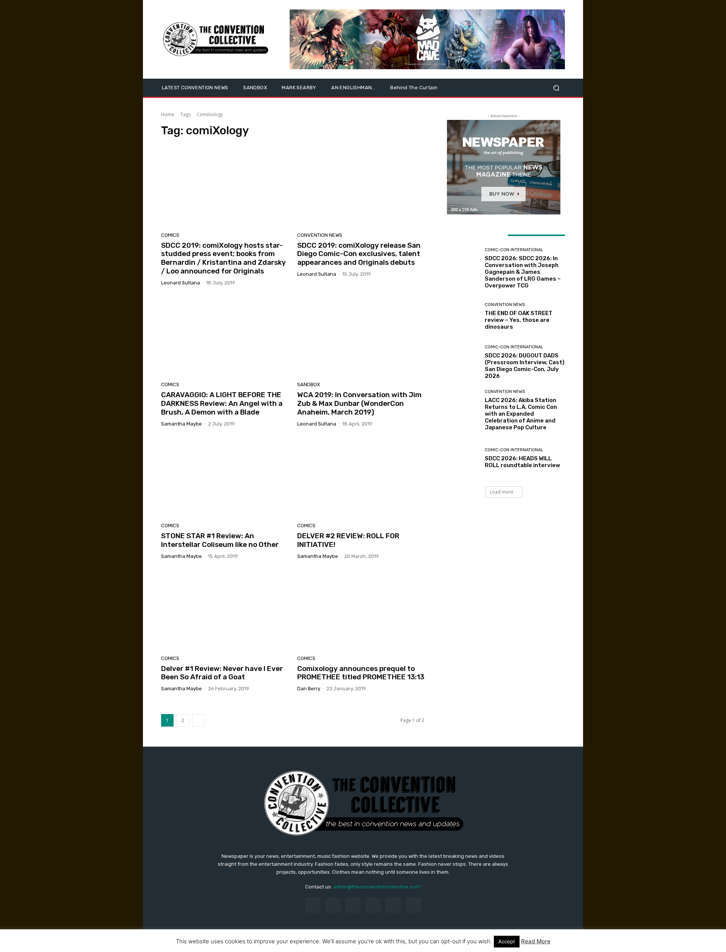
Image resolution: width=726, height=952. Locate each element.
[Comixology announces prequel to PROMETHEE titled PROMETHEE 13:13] (360, 610)
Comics (170, 235)
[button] (556, 88)
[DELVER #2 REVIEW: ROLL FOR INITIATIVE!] (360, 478)
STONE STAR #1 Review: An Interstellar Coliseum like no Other (220, 540)
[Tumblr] (393, 905)
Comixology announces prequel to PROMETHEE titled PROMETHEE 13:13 (360, 673)
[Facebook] (312, 905)
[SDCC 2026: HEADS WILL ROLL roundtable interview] (460, 458)
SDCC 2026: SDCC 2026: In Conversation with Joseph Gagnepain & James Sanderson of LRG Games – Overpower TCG (523, 272)
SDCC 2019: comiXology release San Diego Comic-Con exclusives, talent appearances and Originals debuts (358, 254)
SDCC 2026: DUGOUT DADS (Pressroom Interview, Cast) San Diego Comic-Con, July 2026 (525, 365)
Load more (501, 492)
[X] (413, 905)
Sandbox (308, 384)
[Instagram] (333, 905)
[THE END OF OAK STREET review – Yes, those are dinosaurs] (460, 316)
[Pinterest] (373, 905)
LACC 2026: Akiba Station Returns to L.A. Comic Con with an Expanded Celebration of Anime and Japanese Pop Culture (521, 414)
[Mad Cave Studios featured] (427, 39)
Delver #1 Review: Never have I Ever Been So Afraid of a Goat (222, 673)
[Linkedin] (353, 905)
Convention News (319, 235)
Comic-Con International (514, 250)
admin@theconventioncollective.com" (377, 887)
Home (167, 114)
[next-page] (198, 720)
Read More (536, 941)
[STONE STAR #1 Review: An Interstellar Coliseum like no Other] (224, 478)
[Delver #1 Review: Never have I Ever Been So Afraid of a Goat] (224, 610)
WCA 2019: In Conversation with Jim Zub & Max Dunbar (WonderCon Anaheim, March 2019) (359, 403)
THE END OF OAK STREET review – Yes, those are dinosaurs (518, 320)
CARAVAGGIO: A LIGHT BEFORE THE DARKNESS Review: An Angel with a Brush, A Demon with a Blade (221, 403)
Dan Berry (308, 688)
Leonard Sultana (180, 283)
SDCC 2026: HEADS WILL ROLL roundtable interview (522, 462)
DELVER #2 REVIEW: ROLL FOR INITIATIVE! (348, 540)
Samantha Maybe (181, 424)
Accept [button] (506, 941)
